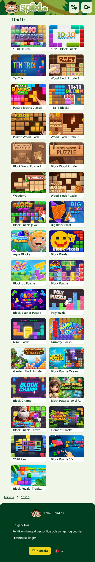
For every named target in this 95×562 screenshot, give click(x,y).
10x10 (25, 497)
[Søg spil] (86, 7)
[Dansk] (59, 551)
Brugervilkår (20, 525)
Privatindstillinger (24, 538)
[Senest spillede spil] (74, 7)
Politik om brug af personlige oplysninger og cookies (47, 531)
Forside (9, 497)
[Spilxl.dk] (26, 7)
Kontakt (42, 551)
